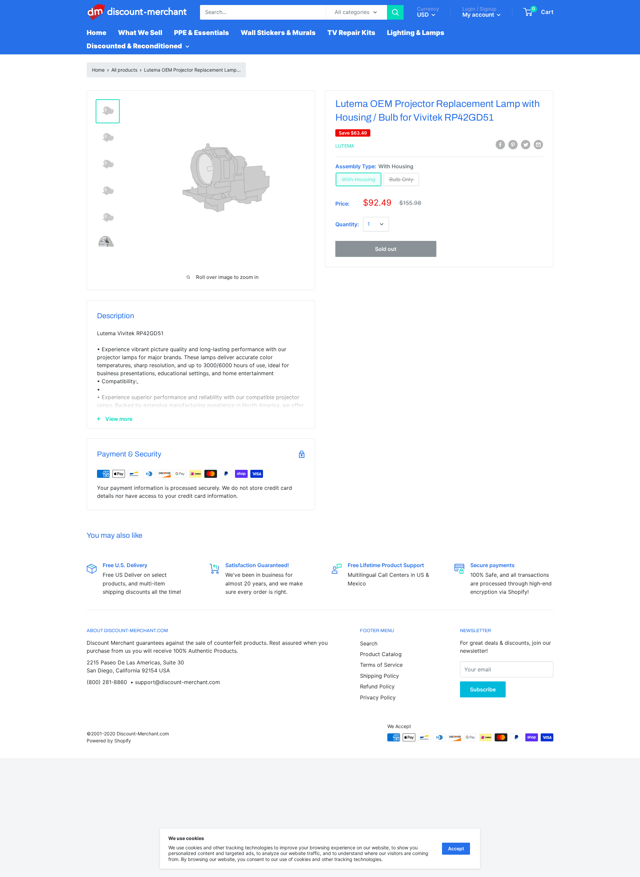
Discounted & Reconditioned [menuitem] (134, 46)
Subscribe (483, 689)
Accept (456, 848)
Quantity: (347, 224)
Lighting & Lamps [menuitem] (415, 33)
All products (124, 70)
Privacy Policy (378, 697)
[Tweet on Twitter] (525, 144)
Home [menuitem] (96, 33)
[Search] (395, 12)
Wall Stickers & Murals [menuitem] (278, 33)
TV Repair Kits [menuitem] (351, 33)
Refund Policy (377, 686)
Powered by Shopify (109, 740)
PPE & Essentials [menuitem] (201, 33)
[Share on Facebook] (500, 144)
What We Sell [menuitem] (140, 33)
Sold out (385, 249)
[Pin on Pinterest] (513, 144)
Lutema (344, 146)
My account (478, 14)
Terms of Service (381, 664)
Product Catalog (381, 654)
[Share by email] (538, 144)
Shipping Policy (379, 675)
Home (98, 70)
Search (368, 643)
